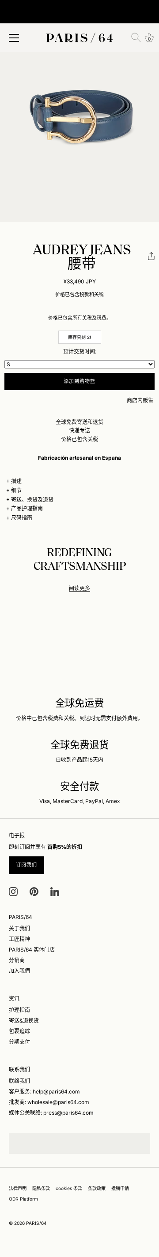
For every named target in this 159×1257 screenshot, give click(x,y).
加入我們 (19, 970)
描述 (16, 481)
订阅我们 (26, 865)
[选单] (14, 38)
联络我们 (19, 1081)
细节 (16, 490)
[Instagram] (13, 891)
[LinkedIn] (54, 891)
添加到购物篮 (80, 381)
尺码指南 (21, 517)
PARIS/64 (36, 1223)
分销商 (17, 960)
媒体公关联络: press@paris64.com (51, 1112)
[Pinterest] (34, 891)
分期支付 (19, 1041)
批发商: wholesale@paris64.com (49, 1102)
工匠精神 (19, 939)
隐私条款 (41, 1188)
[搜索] (136, 37)
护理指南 (19, 1010)
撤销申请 (120, 1188)
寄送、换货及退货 (32, 499)
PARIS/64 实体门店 (32, 949)
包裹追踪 (19, 1031)
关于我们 (19, 928)
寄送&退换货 (24, 1020)
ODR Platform (23, 1198)
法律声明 (17, 1188)
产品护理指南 (27, 508)
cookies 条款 (69, 1188)
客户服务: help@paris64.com (44, 1091)
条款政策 (97, 1188)
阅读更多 (79, 588)
